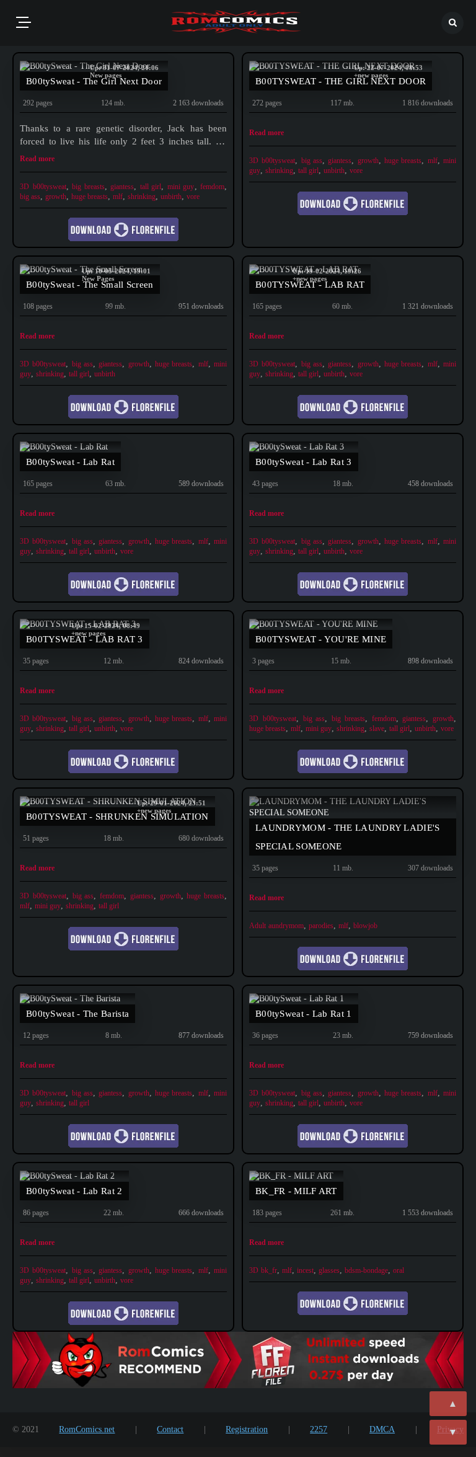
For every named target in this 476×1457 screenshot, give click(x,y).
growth (55, 196)
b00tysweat (49, 186)
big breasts (88, 186)
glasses (329, 1270)
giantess (122, 186)
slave (376, 728)
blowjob (365, 925)
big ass (30, 196)
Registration (247, 1429)
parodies (321, 925)
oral (398, 1270)
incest (305, 1270)
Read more (37, 158)
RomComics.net (87, 1429)
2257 (318, 1429)
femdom (212, 186)
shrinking (142, 196)
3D (24, 186)
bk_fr (269, 1270)
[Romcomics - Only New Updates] (236, 23)
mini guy (181, 186)
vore (193, 196)
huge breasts (89, 196)
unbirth (171, 196)
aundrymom (286, 925)
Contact (170, 1429)
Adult (257, 925)
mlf (118, 196)
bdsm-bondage (366, 1270)
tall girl (151, 186)
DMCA (382, 1429)
